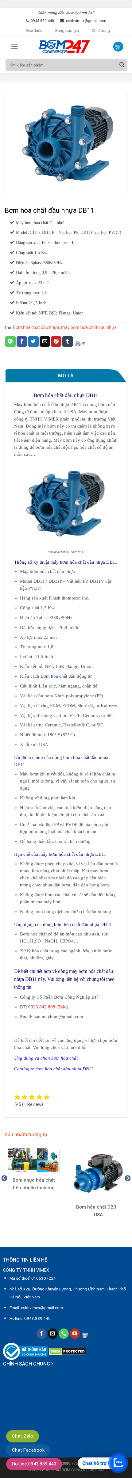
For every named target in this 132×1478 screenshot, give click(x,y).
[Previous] (4, 1190)
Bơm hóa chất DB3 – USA (98, 1210)
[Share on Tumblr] (67, 341)
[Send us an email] (53, 1333)
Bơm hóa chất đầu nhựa (36, 327)
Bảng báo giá (67, 30)
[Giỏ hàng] (118, 46)
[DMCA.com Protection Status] (67, 1351)
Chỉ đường (101, 30)
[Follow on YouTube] (75, 1333)
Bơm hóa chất (54, 676)
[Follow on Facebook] (42, 1333)
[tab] (66, 375)
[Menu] (14, 46)
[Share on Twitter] (33, 341)
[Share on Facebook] (22, 341)
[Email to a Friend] (45, 341)
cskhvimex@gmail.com (86, 21)
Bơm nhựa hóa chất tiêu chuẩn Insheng (34, 1183)
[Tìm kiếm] (122, 65)
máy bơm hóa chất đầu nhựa (89, 327)
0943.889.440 (42, 21)
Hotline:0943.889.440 (34, 1464)
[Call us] (64, 1333)
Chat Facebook (28, 1450)
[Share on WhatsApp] (10, 341)
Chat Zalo (22, 1436)
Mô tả (66, 376)
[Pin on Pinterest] (56, 341)
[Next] (128, 1190)
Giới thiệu (34, 30)
